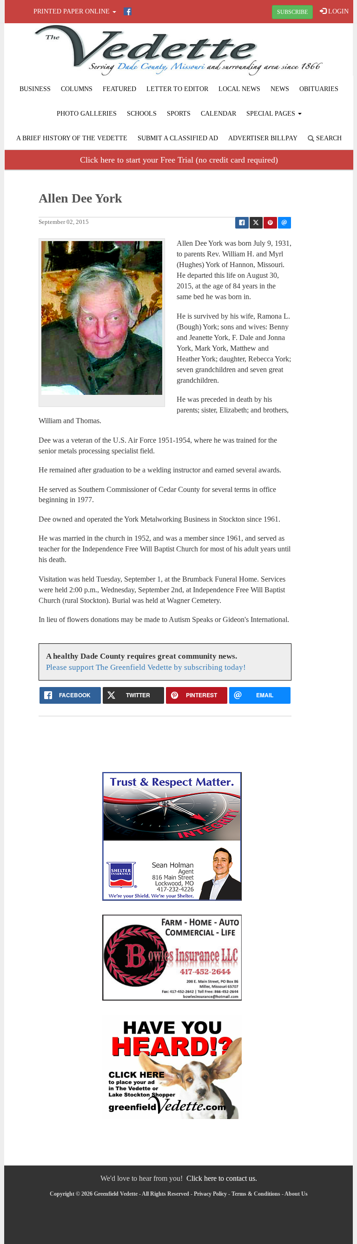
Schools (142, 113)
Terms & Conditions (255, 1194)
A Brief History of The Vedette (71, 138)
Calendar (218, 113)
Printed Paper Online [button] (72, 11)
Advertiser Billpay (263, 138)
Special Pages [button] (271, 113)
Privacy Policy (210, 1194)
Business (35, 88)
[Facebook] (127, 11)
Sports (179, 113)
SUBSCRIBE (292, 12)
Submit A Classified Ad (178, 138)
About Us (296, 1194)
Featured (119, 88)
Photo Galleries (87, 113)
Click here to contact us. (221, 1178)
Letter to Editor (177, 88)
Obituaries (318, 88)
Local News (239, 88)
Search (328, 138)
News (280, 88)
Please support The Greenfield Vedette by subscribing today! (146, 667)
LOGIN (337, 11)
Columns (77, 88)
